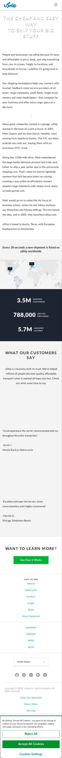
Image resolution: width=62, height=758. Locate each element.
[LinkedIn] (45, 675)
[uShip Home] (10, 5)
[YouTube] (38, 675)
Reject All (31, 733)
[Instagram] (24, 675)
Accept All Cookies (31, 744)
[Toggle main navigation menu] (56, 5)
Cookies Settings (31, 754)
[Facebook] (17, 675)
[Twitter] (31, 675)
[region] (31, 737)
